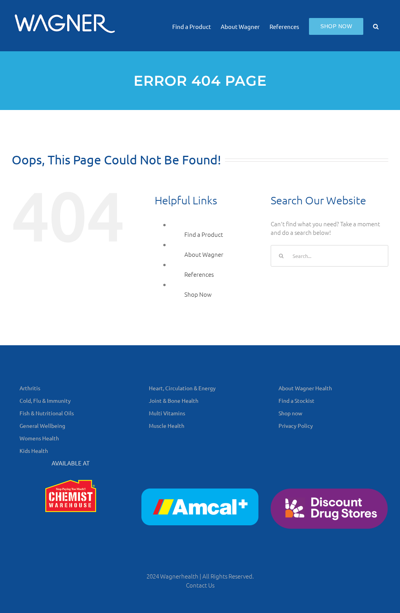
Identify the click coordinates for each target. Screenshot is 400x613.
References (199, 274)
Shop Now (198, 294)
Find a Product (203, 234)
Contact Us (200, 585)
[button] (376, 25)
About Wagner (203, 254)
